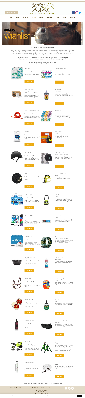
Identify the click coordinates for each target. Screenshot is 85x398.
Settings (73, 396)
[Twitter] (80, 12)
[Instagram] (76, 12)
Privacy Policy (52, 396)
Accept (79, 396)
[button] (17, 17)
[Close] (83, 396)
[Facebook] (73, 12)
